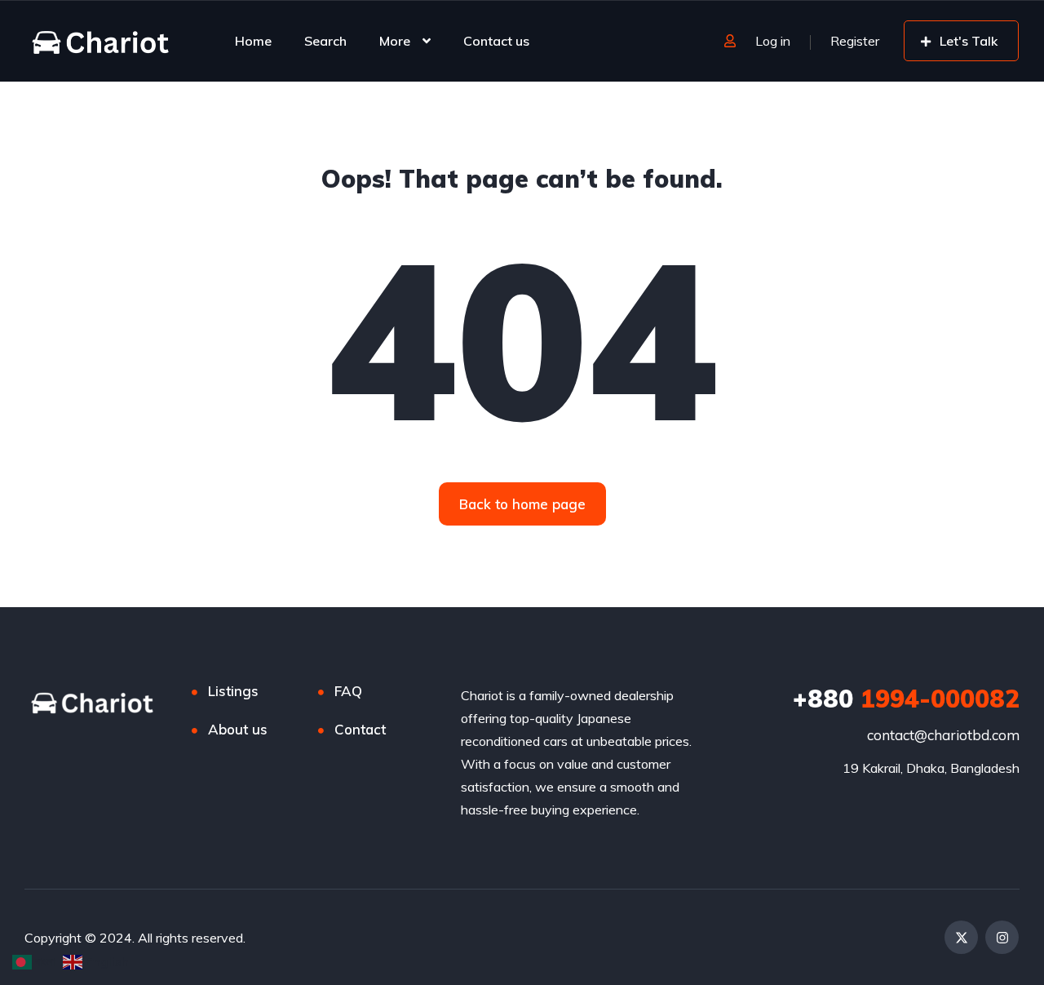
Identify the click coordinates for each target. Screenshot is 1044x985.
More (394, 41)
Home (253, 41)
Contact (360, 729)
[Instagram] (1002, 937)
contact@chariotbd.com (943, 734)
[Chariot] (99, 41)
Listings (233, 690)
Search (325, 41)
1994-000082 (906, 698)
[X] (961, 937)
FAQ (348, 690)
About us (238, 729)
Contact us (496, 41)
